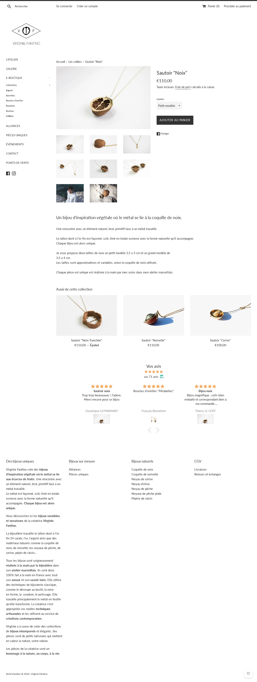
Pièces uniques (79, 474)
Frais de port (183, 87)
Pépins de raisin (142, 498)
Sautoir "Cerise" (220, 340)
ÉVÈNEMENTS (15, 144)
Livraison (200, 469)
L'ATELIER (12, 59)
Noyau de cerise (142, 479)
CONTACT (12, 153)
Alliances (75, 469)
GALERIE (11, 68)
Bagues (9, 90)
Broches (10, 111)
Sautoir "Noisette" (153, 340)
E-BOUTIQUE (28, 77)
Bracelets (10, 105)
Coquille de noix (142, 469)
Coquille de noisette (145, 474)
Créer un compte (87, 6)
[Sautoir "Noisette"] (153, 315)
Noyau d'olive (141, 484)
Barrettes (10, 95)
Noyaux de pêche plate (146, 493)
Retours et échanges (207, 474)
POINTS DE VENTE (17, 162)
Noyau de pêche (142, 488)
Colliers (9, 116)
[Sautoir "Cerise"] (220, 315)
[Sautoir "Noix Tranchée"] (86, 315)
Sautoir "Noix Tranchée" (86, 340)
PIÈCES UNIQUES (16, 135)
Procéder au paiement (237, 6)
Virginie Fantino (39, 673)
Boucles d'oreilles (14, 100)
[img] (154, 371)
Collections (28, 85)
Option (160, 99)
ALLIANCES (13, 126)
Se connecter (64, 6)
